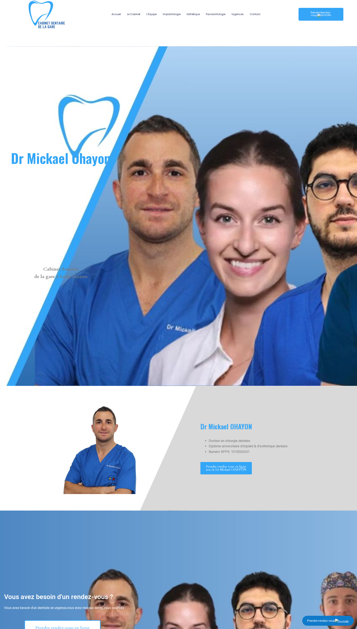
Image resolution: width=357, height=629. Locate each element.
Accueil (116, 14)
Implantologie (172, 14)
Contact (255, 14)
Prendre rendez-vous (321, 620)
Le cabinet (133, 14)
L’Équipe (151, 14)
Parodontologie (215, 14)
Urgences (238, 14)
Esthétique (193, 14)
